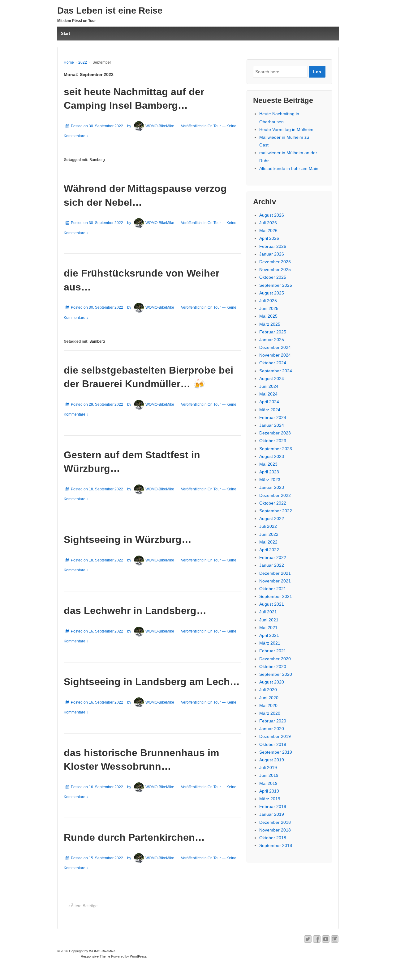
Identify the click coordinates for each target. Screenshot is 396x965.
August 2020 (271, 681)
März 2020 (269, 713)
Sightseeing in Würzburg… (128, 539)
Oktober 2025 (272, 277)
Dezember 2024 (275, 347)
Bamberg (97, 160)
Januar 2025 (271, 339)
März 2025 (269, 324)
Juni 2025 (268, 308)
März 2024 (269, 409)
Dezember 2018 (275, 822)
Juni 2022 (268, 534)
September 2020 (275, 674)
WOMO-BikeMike (159, 126)
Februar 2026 (272, 246)
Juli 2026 (268, 222)
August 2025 (271, 292)
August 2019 (271, 759)
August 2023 (271, 456)
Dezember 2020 (275, 658)
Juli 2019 (268, 767)
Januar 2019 (271, 814)
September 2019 (275, 752)
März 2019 (269, 798)
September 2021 (275, 596)
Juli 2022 (268, 526)
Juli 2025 (268, 300)
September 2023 (275, 448)
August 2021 (271, 604)
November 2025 (275, 269)
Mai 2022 (268, 542)
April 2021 (269, 635)
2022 (82, 62)
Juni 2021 (268, 619)
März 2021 (269, 643)
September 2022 (275, 510)
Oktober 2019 (272, 744)
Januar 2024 (271, 425)
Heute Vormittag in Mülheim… (288, 129)
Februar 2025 (272, 331)
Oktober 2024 (272, 362)
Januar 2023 (271, 487)
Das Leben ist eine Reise (109, 10)
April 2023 (269, 471)
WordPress (138, 956)
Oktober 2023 (272, 440)
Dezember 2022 (275, 495)
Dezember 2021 (275, 573)
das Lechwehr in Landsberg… (135, 610)
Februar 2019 (272, 806)
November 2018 (275, 829)
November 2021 (275, 580)
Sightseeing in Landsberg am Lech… (152, 681)
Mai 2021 (268, 627)
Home (69, 62)
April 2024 (269, 401)
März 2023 (269, 479)
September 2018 (275, 845)
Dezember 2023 (275, 432)
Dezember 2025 (275, 261)
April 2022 (269, 549)
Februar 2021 (272, 650)
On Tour (214, 126)
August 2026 (271, 215)
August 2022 (271, 518)
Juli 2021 (268, 611)
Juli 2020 (268, 689)
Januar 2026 (271, 254)
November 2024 (275, 355)
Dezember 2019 (275, 736)
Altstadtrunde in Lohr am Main (288, 168)
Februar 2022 (272, 557)
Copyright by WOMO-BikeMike (91, 951)
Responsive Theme (95, 956)
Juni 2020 (268, 697)
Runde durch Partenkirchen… (134, 837)
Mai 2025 (268, 316)
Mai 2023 (268, 464)
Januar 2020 (271, 728)
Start (65, 33)
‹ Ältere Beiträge (82, 906)
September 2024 (275, 370)
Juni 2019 (268, 775)
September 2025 (275, 285)
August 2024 (271, 378)
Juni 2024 (268, 386)
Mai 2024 (268, 394)
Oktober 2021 (272, 588)
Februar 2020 (272, 720)
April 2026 (269, 238)
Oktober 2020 (272, 666)
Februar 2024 (272, 417)
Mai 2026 (268, 230)
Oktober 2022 (272, 503)
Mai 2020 (268, 705)
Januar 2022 (271, 565)
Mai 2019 (268, 783)
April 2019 (269, 791)
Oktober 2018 (272, 837)
